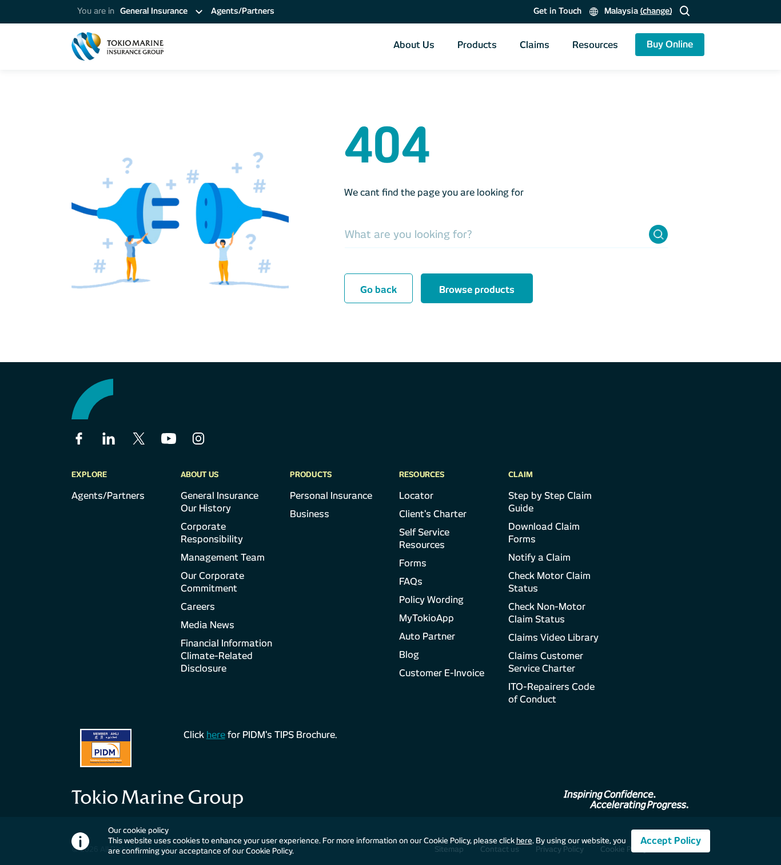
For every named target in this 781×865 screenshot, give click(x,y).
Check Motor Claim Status (549, 582)
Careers (198, 606)
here (215, 734)
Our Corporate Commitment (212, 582)
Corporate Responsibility (212, 533)
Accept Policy (670, 840)
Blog (409, 654)
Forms (413, 563)
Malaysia (637, 10)
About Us (414, 44)
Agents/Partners (242, 10)
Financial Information (226, 643)
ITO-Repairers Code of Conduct (551, 693)
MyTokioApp (426, 618)
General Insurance (219, 495)
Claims (534, 44)
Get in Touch (557, 10)
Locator (416, 495)
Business (309, 514)
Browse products (477, 289)
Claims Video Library (553, 637)
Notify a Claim (539, 557)
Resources (595, 44)
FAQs (411, 581)
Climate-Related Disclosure (217, 662)
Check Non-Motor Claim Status (546, 613)
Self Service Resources (424, 538)
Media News (207, 625)
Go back (378, 289)
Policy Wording (431, 599)
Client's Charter (433, 514)
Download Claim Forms (544, 533)
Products (477, 44)
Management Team (223, 557)
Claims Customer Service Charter (545, 662)
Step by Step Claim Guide (550, 502)
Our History (206, 508)
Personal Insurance (331, 495)
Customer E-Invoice (441, 673)
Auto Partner (427, 636)
